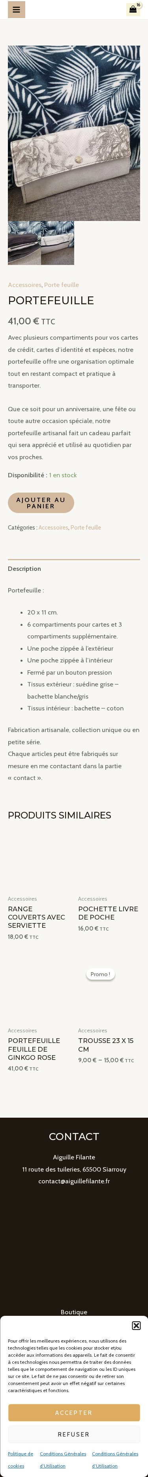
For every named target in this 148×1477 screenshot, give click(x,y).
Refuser (74, 1434)
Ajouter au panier (41, 503)
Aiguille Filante (74, 1157)
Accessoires (24, 285)
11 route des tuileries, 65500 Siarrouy (74, 1169)
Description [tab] (24, 568)
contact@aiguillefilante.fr (74, 1181)
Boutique (74, 1312)
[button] (136, 1326)
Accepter (74, 1412)
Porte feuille (61, 285)
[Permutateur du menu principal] (16, 9)
